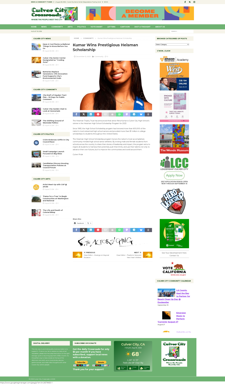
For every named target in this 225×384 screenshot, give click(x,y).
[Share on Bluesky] (141, 114)
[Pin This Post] (98, 114)
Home (33, 27)
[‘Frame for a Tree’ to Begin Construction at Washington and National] (36, 198)
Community (57, 27)
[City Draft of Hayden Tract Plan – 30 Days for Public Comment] (36, 97)
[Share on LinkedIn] (90, 114)
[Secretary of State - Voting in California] (174, 274)
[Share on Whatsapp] (119, 114)
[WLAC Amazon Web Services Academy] (174, 89)
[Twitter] (190, 2)
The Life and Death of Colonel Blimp (53, 211)
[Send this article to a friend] (105, 114)
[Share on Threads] (148, 114)
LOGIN (52, 379)
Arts (70, 27)
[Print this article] (112, 114)
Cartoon (125, 27)
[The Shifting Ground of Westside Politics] (36, 123)
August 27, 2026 (49, 81)
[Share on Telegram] (133, 114)
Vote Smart (97, 27)
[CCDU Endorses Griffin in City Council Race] (36, 142)
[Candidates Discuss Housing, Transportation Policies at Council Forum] (36, 165)
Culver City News (42, 39)
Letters (111, 27)
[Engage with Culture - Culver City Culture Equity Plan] (174, 121)
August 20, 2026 (49, 170)
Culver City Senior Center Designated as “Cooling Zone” (54, 60)
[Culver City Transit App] (174, 247)
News (44, 27)
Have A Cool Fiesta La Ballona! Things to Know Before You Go (56, 46)
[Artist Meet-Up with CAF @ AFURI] (36, 186)
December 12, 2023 (83, 56)
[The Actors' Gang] (112, 246)
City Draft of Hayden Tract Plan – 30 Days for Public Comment (54, 97)
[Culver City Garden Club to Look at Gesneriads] (36, 111)
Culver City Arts (41, 179)
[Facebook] (185, 2)
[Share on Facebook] (76, 114)
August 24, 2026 (49, 156)
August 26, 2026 (49, 113)
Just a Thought (142, 27)
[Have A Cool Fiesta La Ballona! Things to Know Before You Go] (36, 46)
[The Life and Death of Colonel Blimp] (36, 212)
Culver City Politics (43, 134)
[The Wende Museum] (174, 152)
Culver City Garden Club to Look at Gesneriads (55, 110)
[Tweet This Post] (83, 114)
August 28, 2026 (49, 51)
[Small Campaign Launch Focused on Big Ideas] (36, 154)
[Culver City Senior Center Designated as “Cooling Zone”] (36, 60)
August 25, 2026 (49, 125)
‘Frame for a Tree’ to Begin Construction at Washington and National (55, 198)
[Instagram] (194, 2)
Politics (81, 27)
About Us (160, 27)
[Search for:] (181, 31)
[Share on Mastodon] (126, 114)
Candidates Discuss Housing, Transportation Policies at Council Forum (56, 165)
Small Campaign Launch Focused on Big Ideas (53, 153)
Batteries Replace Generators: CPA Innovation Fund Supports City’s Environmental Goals (55, 75)
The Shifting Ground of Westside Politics (53, 122)
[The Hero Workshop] (174, 215)
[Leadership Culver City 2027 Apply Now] (174, 184)
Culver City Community (45, 89)
